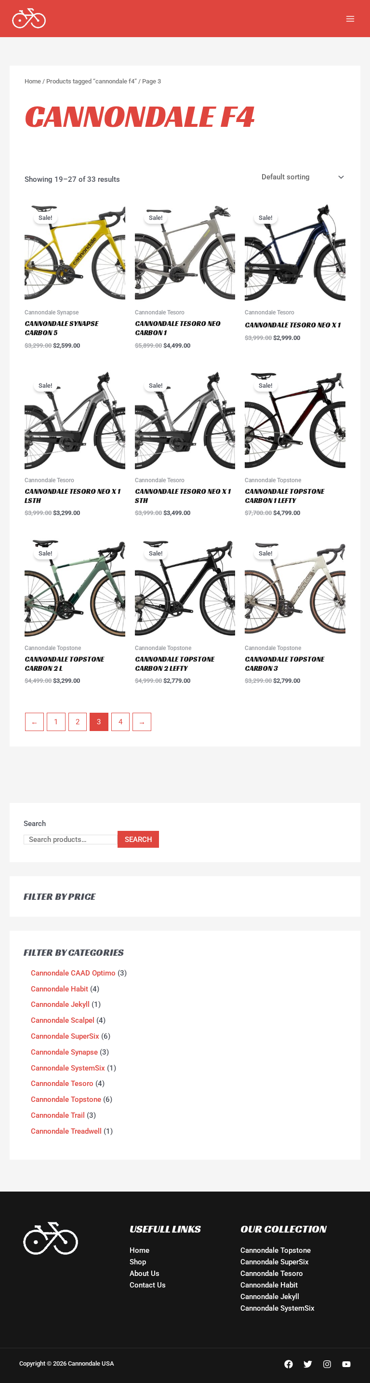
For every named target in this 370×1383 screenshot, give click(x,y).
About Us (144, 1273)
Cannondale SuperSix (274, 1262)
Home (33, 81)
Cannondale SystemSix (277, 1308)
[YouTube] (346, 1364)
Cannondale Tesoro (271, 1273)
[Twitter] (308, 1364)
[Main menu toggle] (350, 18)
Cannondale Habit (269, 1285)
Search (35, 823)
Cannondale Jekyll (269, 1296)
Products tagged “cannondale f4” (91, 81)
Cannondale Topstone (275, 1250)
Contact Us (148, 1285)
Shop (138, 1262)
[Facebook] (288, 1364)
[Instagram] (327, 1364)
